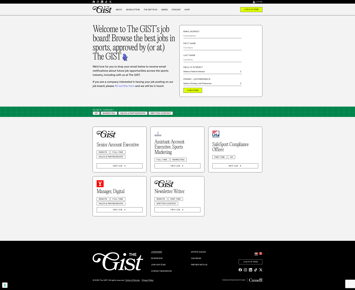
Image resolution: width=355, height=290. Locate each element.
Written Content (161, 113)
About (119, 9)
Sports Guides (198, 252)
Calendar (196, 258)
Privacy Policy (147, 280)
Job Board (156, 252)
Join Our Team (158, 264)
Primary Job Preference (196, 79)
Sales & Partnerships (132, 113)
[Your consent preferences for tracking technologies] (4, 285)
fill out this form (125, 86)
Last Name (189, 55)
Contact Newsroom (161, 271)
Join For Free (251, 9)
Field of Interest (193, 67)
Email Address (191, 31)
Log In (259, 2)
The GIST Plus (150, 9)
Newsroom (157, 258)
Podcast (176, 9)
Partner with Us (199, 264)
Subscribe (192, 90)
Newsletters (133, 9)
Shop (187, 9)
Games (164, 9)
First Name (189, 43)
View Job (120, 166)
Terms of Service (132, 280)
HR (96, 113)
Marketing (109, 113)
